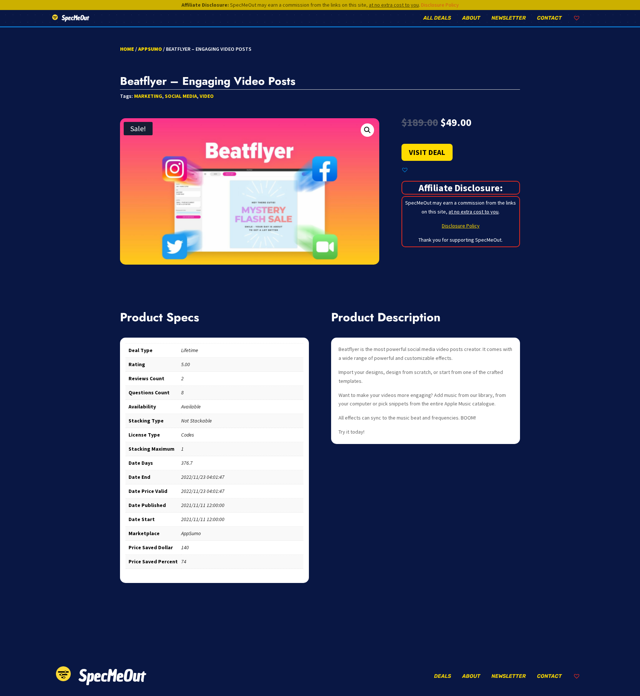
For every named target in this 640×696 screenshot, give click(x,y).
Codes (187, 434)
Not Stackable (196, 420)
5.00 (185, 364)
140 (185, 547)
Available (191, 406)
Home (127, 49)
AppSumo (150, 49)
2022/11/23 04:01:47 (202, 477)
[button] (367, 130)
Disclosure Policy (440, 4)
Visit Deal (427, 152)
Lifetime (189, 350)
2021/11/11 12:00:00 (202, 505)
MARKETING (148, 96)
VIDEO (207, 96)
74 (183, 561)
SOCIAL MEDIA (181, 96)
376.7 (187, 463)
